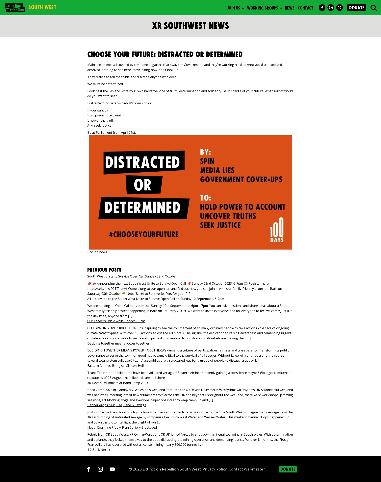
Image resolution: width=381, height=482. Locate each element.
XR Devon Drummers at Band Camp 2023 (117, 383)
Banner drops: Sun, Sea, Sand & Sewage (116, 405)
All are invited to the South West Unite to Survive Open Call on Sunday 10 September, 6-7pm (155, 299)
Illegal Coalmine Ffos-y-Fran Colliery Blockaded (122, 427)
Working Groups (262, 8)
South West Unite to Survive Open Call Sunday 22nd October (132, 276)
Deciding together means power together (118, 343)
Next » (105, 449)
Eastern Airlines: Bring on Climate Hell (115, 365)
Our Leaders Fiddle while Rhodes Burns (116, 321)
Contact (305, 8)
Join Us (233, 8)
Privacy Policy (215, 469)
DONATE (356, 8)
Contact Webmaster (247, 469)
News (289, 8)
